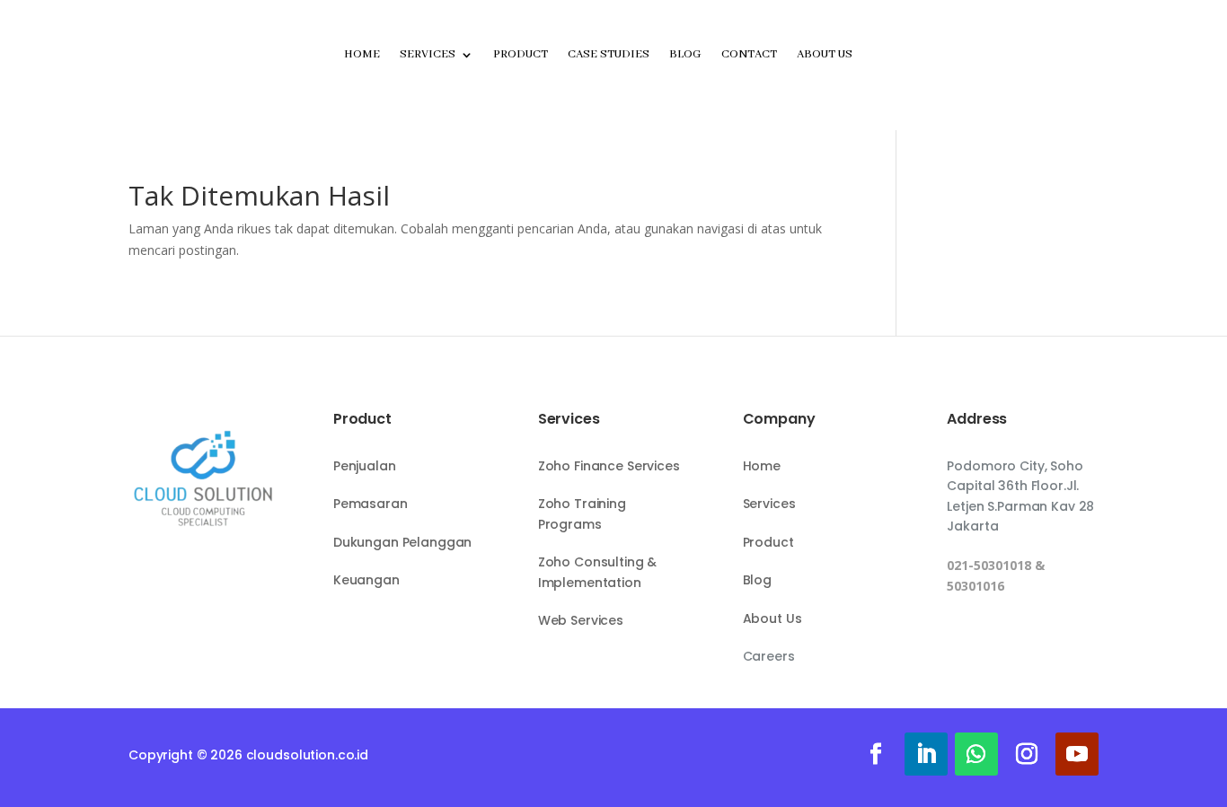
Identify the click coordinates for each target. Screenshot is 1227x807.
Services (427, 54)
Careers (769, 656)
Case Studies (608, 54)
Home (362, 54)
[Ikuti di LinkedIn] (926, 754)
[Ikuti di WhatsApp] (976, 754)
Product (520, 54)
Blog (685, 54)
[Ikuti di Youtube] (1077, 754)
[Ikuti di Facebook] (875, 754)
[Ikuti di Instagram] (1026, 754)
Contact (749, 54)
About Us (824, 54)
